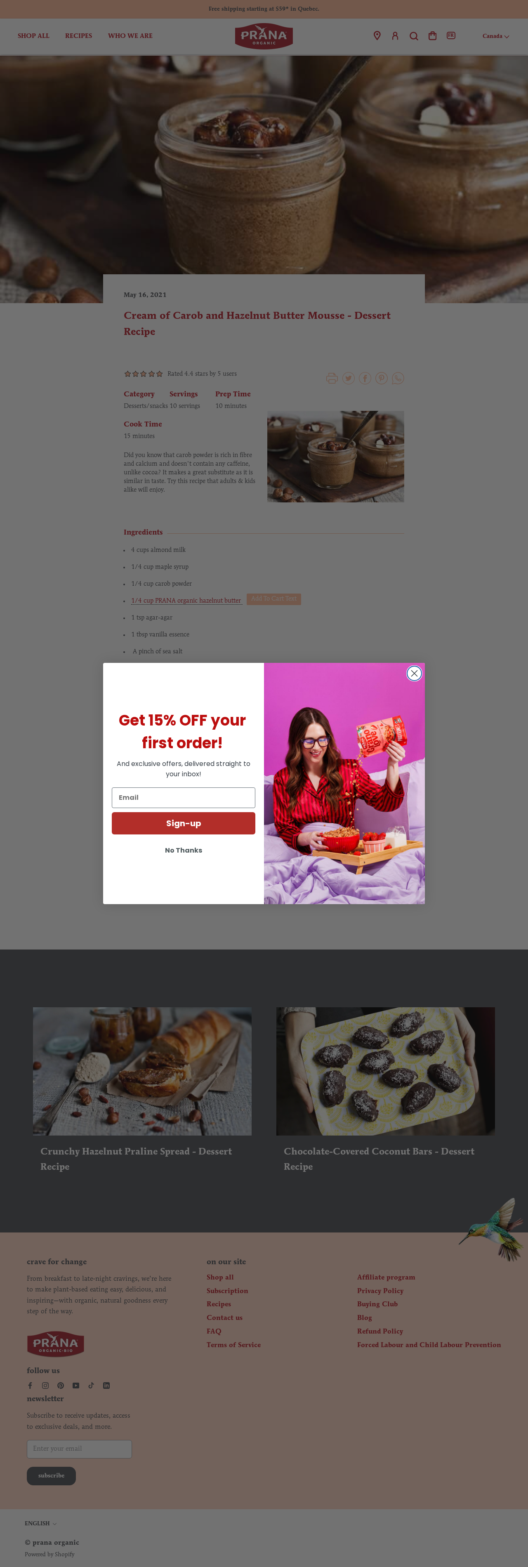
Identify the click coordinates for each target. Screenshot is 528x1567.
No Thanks (183, 850)
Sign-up (183, 823)
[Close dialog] (414, 673)
